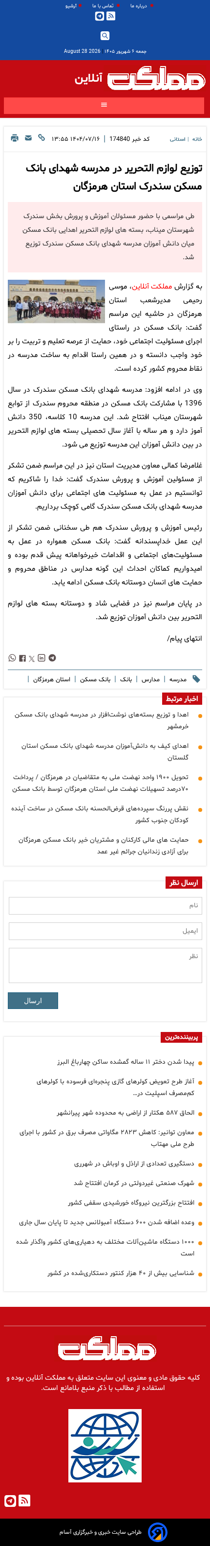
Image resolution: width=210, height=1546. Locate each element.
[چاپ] (14, 141)
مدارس (150, 679)
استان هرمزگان (50, 679)
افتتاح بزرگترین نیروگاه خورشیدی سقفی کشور (131, 1203)
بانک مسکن (94, 679)
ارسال (33, 1001)
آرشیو (71, 6)
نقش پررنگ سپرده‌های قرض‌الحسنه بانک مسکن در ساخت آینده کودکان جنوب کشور (100, 814)
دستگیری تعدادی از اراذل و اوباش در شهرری (134, 1163)
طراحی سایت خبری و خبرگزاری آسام (101, 1532)
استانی (178, 139)
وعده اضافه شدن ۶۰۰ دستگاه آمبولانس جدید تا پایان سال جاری (106, 1222)
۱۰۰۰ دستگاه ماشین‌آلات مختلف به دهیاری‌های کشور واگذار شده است (105, 1247)
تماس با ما (103, 6)
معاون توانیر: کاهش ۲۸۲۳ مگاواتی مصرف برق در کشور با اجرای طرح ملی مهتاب (107, 1138)
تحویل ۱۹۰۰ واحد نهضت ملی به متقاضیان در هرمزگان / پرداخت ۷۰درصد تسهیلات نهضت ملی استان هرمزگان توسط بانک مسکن (100, 783)
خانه (197, 139)
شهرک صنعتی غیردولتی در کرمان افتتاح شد (134, 1183)
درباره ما (139, 6)
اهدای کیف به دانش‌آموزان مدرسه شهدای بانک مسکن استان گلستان (105, 751)
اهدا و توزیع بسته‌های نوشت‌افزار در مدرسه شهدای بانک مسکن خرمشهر (102, 720)
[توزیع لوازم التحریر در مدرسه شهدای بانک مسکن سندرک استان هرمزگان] (56, 301)
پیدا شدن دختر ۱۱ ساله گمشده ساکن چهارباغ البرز (125, 1062)
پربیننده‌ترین (181, 1037)
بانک (125, 679)
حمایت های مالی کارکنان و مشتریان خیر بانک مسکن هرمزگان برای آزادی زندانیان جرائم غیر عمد (104, 845)
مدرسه (177, 679)
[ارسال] (28, 141)
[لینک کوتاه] (41, 141)
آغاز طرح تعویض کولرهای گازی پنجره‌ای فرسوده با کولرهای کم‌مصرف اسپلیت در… (115, 1087)
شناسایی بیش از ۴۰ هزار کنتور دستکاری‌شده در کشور (120, 1273)
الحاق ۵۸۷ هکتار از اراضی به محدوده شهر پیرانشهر (125, 1113)
